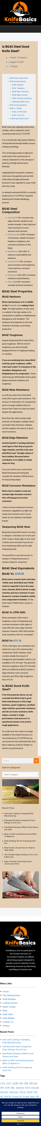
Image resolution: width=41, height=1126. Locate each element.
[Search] (36, 760)
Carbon (11, 218)
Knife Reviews (9, 999)
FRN (37, 1096)
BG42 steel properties (18, 81)
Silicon (10, 282)
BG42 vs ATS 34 (18, 115)
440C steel (33, 1083)
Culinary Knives (10, 1002)
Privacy (6, 1025)
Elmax (32, 1096)
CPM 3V (22, 1092)
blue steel (35, 1087)
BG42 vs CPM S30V (19, 112)
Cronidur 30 (16, 1096)
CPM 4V (30, 1092)
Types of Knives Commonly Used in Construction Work (18, 862)
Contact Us (8, 1021)
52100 (7, 1087)
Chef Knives (13, 1092)
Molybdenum (13, 251)
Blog (5, 1010)
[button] (20, 29)
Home (6, 991)
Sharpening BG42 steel (20, 102)
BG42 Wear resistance (20, 92)
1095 (2, 1087)
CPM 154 (7, 1096)
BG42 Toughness (18, 88)
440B (26, 1083)
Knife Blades (9, 1018)
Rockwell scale (14, 305)
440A (21, 1083)
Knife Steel (8, 1014)
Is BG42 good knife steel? (19, 119)
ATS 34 (17, 640)
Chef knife (4, 1092)
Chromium (12, 234)
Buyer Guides (9, 1006)
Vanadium (12, 261)
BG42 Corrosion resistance (22, 98)
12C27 (8, 1083)
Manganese (13, 275)
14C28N (15, 1083)
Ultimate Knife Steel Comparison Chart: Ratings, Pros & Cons (19, 821)
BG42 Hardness (18, 85)
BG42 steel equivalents (18, 105)
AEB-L (13, 1087)
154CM (19, 573)
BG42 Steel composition (19, 78)
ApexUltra (20, 1087)
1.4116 (2, 1083)
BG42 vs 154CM (16, 108)
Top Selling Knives (11, 995)
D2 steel (25, 1096)
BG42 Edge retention (20, 95)
